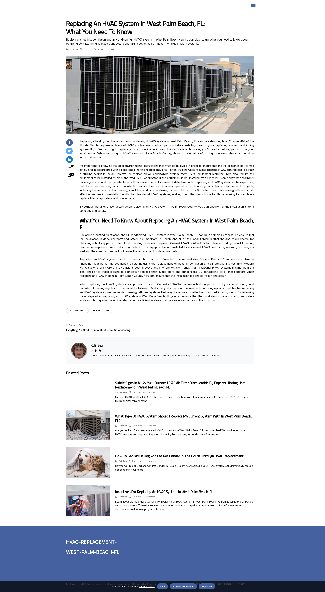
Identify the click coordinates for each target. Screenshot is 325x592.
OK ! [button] (162, 586)
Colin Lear (73, 49)
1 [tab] (160, 129)
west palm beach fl (78, 310)
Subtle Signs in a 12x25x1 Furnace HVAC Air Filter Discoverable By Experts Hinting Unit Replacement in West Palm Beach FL (180, 385)
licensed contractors (102, 310)
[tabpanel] (160, 95)
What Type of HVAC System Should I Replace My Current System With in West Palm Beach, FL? (183, 418)
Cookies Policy (147, 586)
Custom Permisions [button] (183, 586)
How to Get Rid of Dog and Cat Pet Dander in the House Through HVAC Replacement (179, 455)
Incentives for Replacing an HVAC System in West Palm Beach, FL (164, 491)
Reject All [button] (207, 586)
